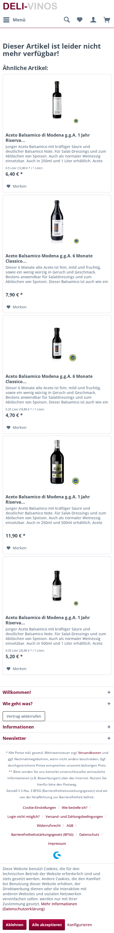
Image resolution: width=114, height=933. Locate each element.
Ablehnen (14, 924)
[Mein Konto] (92, 20)
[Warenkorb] (105, 20)
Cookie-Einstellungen (39, 807)
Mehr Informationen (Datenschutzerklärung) (40, 906)
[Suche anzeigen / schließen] (66, 20)
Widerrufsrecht (49, 825)
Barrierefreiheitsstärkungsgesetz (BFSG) (42, 834)
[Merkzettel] (79, 20)
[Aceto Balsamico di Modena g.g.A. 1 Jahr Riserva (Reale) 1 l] (57, 462)
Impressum (57, 843)
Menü (19, 20)
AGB (70, 825)
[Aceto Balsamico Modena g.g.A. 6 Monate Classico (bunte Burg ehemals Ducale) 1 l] (57, 221)
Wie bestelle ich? (74, 807)
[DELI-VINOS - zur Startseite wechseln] (30, 7)
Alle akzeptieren (47, 924)
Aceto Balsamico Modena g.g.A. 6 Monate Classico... (49, 258)
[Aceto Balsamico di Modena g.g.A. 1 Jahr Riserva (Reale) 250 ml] (57, 583)
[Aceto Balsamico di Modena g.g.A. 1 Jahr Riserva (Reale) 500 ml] (57, 100)
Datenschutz (89, 834)
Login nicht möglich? (23, 816)
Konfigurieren (79, 924)
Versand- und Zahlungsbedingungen (74, 816)
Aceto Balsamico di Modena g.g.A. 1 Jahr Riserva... (48, 137)
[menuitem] (14, 20)
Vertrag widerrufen (24, 716)
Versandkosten (89, 752)
